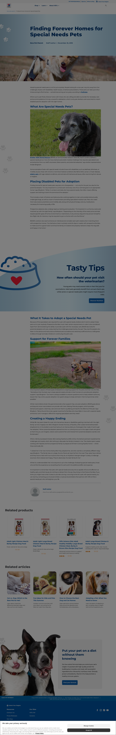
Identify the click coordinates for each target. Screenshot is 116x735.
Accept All (89, 730)
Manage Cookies (89, 725)
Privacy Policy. (39, 733)
